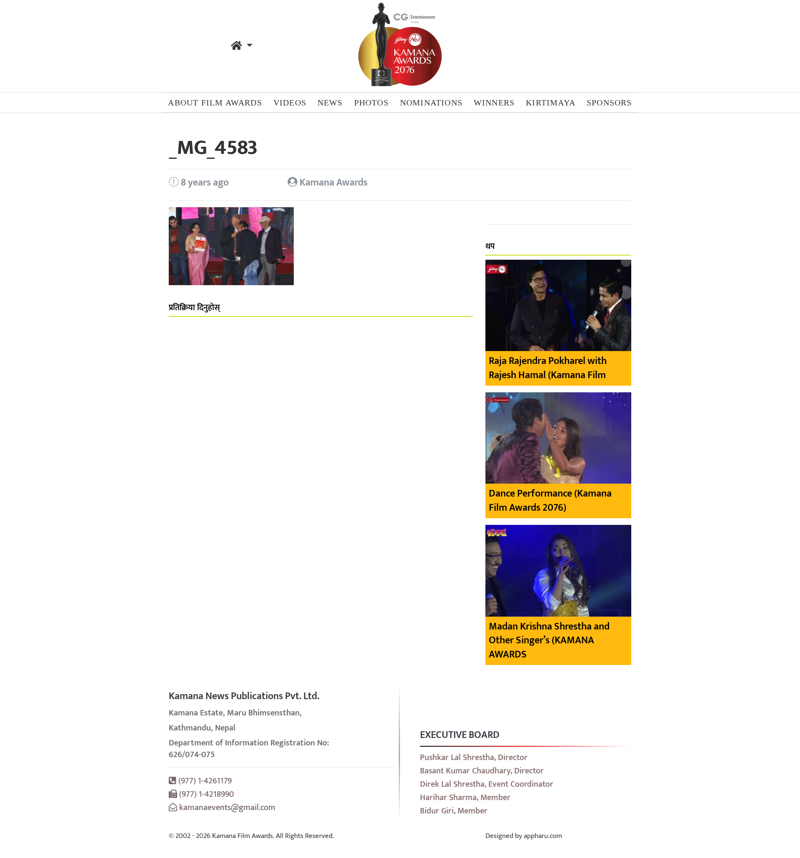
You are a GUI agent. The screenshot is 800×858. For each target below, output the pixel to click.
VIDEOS (289, 102)
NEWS (330, 102)
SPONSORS (609, 102)
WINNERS (494, 102)
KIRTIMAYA (550, 102)
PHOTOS (371, 102)
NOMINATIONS (431, 102)
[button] (241, 46)
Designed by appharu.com (523, 836)
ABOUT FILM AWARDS (215, 102)
